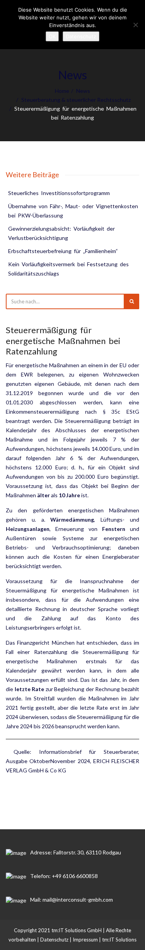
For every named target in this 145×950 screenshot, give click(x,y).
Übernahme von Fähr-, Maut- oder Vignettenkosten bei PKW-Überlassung (73, 211)
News (83, 90)
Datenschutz (54, 939)
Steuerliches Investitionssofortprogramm (59, 193)
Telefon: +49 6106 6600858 (64, 876)
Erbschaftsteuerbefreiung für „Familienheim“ (63, 251)
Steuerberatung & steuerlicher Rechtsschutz (76, 99)
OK (52, 36)
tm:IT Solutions (119, 939)
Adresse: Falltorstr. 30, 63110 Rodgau (75, 852)
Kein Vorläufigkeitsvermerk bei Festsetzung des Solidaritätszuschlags (69, 269)
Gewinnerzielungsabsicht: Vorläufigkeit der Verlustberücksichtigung (62, 233)
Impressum (85, 939)
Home (62, 90)
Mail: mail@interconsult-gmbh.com (71, 899)
